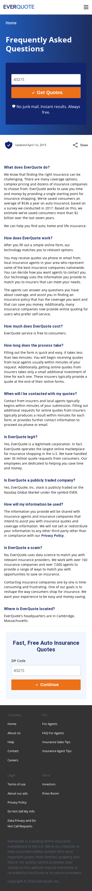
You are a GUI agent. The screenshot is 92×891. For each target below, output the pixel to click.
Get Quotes (50, 92)
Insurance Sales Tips (56, 742)
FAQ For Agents (53, 733)
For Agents (49, 724)
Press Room (50, 793)
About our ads (18, 793)
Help (11, 742)
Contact (13, 751)
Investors (48, 784)
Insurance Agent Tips (56, 751)
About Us (14, 733)
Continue (49, 684)
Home (11, 22)
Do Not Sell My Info (21, 811)
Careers (13, 760)
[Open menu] (86, 7)
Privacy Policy (52, 535)
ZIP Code (21, 70)
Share (84, 145)
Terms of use (16, 784)
